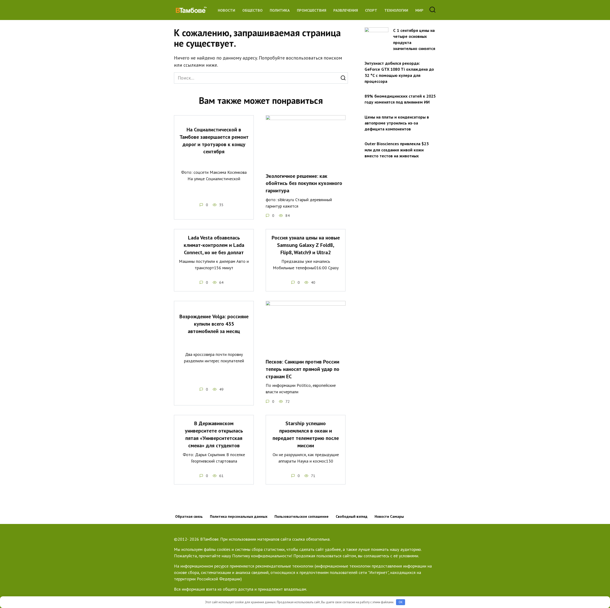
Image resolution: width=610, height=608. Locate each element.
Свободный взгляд (351, 516)
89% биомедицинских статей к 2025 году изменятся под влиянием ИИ (400, 99)
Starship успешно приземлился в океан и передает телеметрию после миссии (306, 434)
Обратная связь (189, 516)
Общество (252, 10)
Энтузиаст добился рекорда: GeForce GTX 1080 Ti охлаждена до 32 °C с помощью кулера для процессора (399, 72)
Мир (419, 10)
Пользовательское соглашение (301, 516)
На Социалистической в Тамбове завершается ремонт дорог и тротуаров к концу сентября (214, 140)
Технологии (396, 10)
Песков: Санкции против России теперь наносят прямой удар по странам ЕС (302, 369)
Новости (226, 10)
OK (401, 602)
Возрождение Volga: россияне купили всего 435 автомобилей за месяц (214, 324)
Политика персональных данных (238, 516)
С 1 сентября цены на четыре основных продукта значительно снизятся (414, 39)
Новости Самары (389, 516)
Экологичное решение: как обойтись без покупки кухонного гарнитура (304, 183)
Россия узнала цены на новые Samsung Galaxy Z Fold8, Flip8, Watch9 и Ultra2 (306, 245)
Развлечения (345, 10)
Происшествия (311, 10)
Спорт (371, 10)
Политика (280, 10)
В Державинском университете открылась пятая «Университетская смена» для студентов (214, 434)
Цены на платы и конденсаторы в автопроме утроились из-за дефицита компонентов (397, 122)
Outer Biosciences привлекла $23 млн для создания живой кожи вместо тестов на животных (397, 149)
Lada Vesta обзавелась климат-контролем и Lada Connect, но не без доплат (214, 245)
